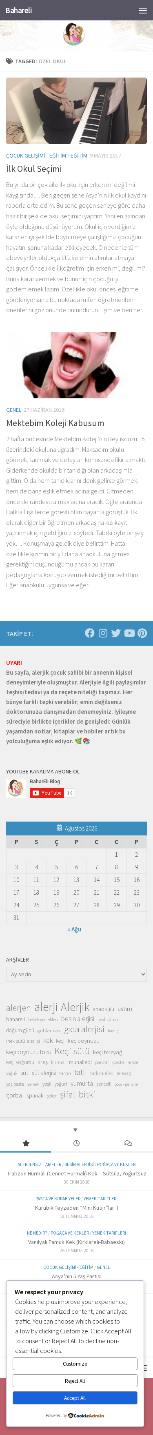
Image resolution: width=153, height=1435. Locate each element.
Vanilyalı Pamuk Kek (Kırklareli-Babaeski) (76, 1242)
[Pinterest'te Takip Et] (142, 633)
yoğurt (61, 1084)
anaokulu (103, 1009)
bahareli (15, 1019)
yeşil (46, 1083)
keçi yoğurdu (20, 1062)
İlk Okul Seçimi (34, 168)
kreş (43, 1062)
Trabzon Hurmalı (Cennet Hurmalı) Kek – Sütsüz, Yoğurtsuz (76, 1173)
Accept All (75, 1398)
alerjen (18, 1008)
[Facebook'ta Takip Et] (90, 633)
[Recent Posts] (76, 1144)
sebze (133, 1062)
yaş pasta (15, 1084)
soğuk (11, 1073)
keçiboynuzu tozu (28, 1052)
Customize (75, 1363)
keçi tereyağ (107, 1052)
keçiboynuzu (84, 1040)
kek (48, 1040)
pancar (102, 1062)
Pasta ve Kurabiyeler (57, 1199)
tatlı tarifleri (101, 1073)
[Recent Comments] (127, 1144)
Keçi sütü (72, 1051)
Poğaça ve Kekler (116, 1164)
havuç (113, 1030)
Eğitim (79, 155)
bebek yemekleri (43, 1019)
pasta (118, 1062)
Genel (13, 409)
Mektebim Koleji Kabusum (55, 423)
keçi (60, 1040)
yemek (33, 1084)
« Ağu (74, 929)
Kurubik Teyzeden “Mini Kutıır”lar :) (76, 1207)
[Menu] (143, 10)
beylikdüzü (109, 1019)
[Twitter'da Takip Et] (116, 633)
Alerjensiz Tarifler (39, 1164)
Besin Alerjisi (79, 1164)
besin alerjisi (77, 1018)
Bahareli (18, 10)
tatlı (80, 1072)
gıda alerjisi (84, 1029)
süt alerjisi (44, 1073)
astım (125, 1008)
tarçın (65, 1073)
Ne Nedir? (37, 1233)
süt (24, 1072)
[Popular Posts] (25, 1144)
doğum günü (20, 1030)
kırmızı (58, 1062)
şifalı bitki (77, 1094)
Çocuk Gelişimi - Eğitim (36, 155)
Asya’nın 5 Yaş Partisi (77, 1276)
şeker (52, 1096)
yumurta (82, 1083)
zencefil (103, 1084)
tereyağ (124, 1073)
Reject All (75, 1380)
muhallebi (80, 1062)
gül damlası (49, 1030)
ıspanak (34, 1095)
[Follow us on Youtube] (129, 633)
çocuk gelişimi (127, 1084)
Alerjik (75, 1007)
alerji (46, 1007)
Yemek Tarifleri (101, 1199)
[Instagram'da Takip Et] (103, 633)
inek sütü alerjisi (23, 1040)
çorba (14, 1095)
